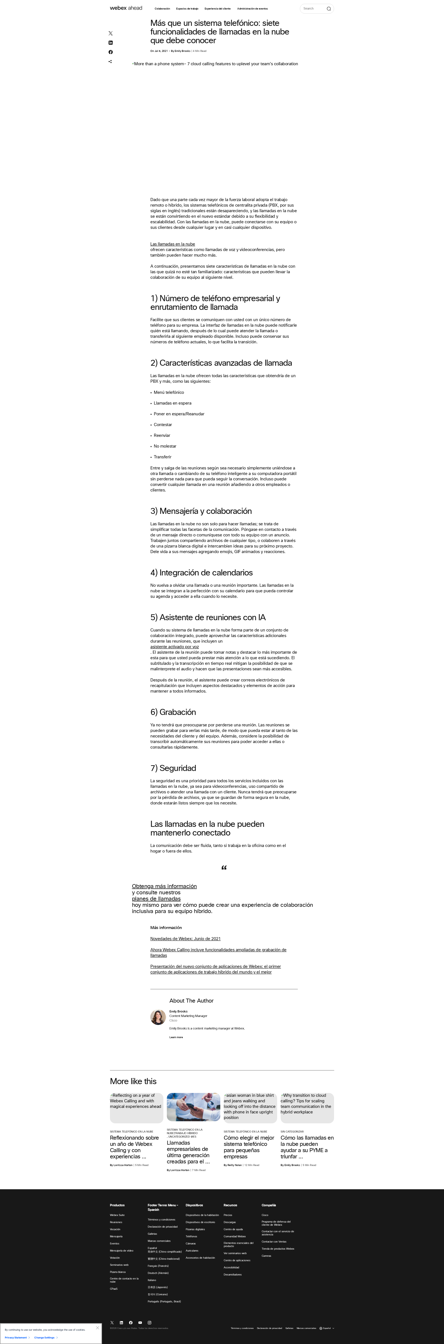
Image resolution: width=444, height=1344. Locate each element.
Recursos (230, 1205)
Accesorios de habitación (200, 1258)
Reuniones (116, 1222)
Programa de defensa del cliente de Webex (276, 1223)
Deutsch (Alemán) (158, 1273)
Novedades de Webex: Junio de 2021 (185, 939)
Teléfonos (191, 1236)
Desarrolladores (233, 1274)
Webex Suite (117, 1215)
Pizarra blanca (118, 1272)
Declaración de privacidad (162, 1227)
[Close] (97, 1327)
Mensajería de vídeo (121, 1250)
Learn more (176, 1037)
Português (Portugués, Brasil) (164, 1301)
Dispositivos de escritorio (200, 1222)
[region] (51, 1333)
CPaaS (114, 1289)
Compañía (269, 1205)
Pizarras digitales (195, 1229)
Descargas (230, 1222)
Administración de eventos (252, 8)
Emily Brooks (182, 51)
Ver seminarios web (235, 1253)
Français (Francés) (158, 1266)
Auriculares (192, 1250)
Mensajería (116, 1236)
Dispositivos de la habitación (202, 1215)
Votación (115, 1258)
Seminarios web (119, 1265)
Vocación (115, 1229)
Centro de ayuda (233, 1229)
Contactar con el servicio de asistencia (278, 1233)
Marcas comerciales (159, 1241)
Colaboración (162, 8)
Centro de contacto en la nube (124, 1280)
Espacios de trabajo (187, 8)
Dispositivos (194, 1205)
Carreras (266, 1256)
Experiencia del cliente (218, 8)
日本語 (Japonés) (158, 1287)
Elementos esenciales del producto (238, 1245)
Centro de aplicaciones (237, 1260)
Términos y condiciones (161, 1219)
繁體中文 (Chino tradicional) (164, 1259)
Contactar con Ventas (274, 1241)
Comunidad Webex (235, 1236)
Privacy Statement (16, 1337)
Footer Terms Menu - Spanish (163, 1207)
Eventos (114, 1243)
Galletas (152, 1234)
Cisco (265, 1215)
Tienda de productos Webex (278, 1249)
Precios (228, 1215)
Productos (117, 1205)
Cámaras (191, 1243)
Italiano (152, 1280)
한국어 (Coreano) (158, 1294)
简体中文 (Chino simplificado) (165, 1251)
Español (152, 1248)
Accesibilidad (231, 1267)
